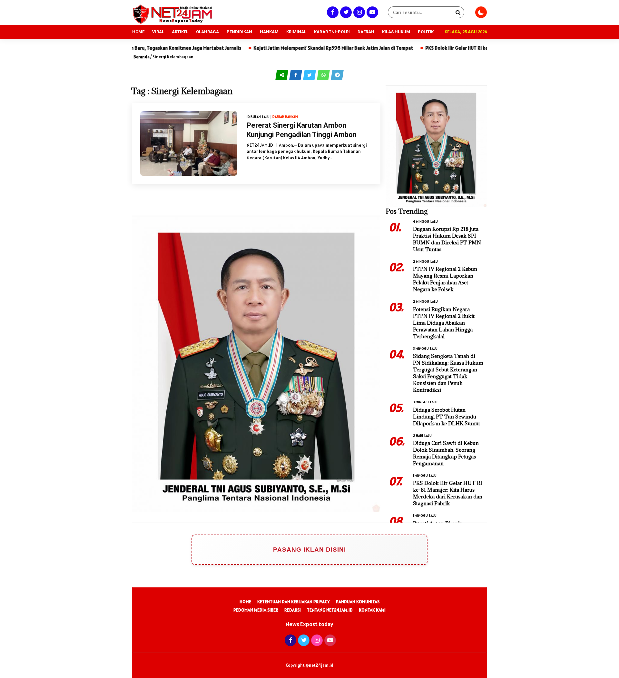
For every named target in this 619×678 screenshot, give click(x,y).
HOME (138, 31)
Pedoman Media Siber (255, 610)
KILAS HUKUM (396, 31)
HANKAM (269, 31)
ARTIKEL (180, 31)
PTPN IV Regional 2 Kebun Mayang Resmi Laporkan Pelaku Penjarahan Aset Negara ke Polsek (445, 279)
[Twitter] (345, 12)
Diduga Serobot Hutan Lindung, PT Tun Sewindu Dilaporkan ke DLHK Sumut (446, 417)
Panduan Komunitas (357, 601)
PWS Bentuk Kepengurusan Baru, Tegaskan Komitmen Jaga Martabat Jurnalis (171, 48)
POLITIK (426, 31)
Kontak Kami (372, 610)
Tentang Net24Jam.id (330, 610)
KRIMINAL (296, 31)
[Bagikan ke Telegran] (337, 74)
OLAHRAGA (207, 31)
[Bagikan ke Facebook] (296, 74)
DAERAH (366, 31)
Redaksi (292, 610)
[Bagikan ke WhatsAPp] (324, 74)
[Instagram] (358, 12)
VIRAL (158, 31)
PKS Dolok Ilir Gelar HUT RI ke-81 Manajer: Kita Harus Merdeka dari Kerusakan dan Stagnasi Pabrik (447, 493)
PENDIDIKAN (239, 31)
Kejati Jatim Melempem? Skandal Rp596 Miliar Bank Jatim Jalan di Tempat (347, 48)
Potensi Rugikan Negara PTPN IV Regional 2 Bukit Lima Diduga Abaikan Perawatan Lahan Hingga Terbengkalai (444, 322)
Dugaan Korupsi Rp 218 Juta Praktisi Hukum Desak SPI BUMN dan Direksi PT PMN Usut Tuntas (447, 239)
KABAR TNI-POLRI (332, 31)
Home (245, 601)
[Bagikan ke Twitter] (310, 74)
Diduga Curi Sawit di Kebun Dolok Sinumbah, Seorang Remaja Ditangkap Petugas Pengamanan (446, 453)
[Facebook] (332, 12)
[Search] (457, 12)
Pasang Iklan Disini (309, 549)
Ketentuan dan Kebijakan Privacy (293, 601)
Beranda (141, 57)
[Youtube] (371, 12)
